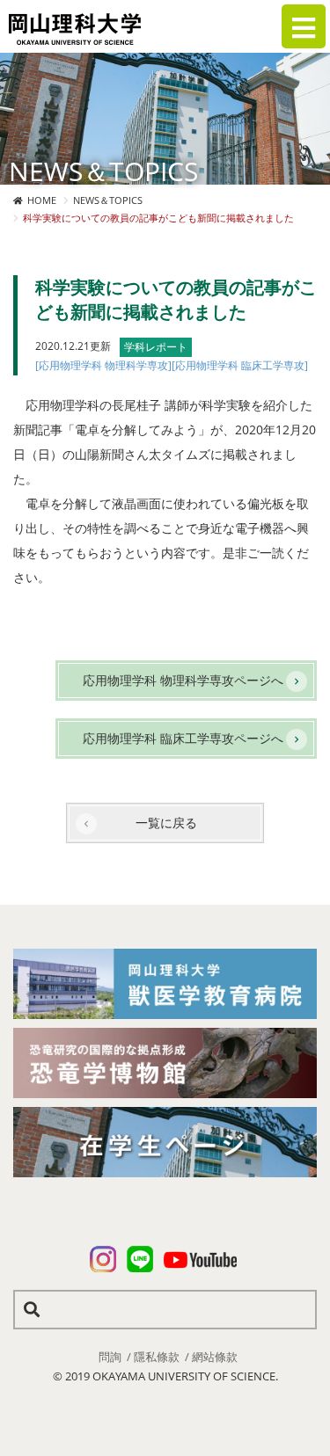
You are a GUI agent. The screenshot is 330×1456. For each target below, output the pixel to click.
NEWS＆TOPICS (108, 200)
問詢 (110, 1357)
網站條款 (215, 1357)
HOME (41, 200)
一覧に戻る (166, 822)
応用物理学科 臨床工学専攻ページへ (183, 738)
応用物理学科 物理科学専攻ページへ (183, 680)
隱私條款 (157, 1357)
